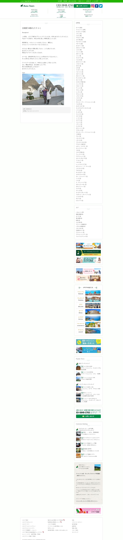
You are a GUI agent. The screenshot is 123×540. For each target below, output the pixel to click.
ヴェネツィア (79, 31)
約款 (73, 520)
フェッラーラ (79, 154)
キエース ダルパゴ (80, 158)
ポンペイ (78, 80)
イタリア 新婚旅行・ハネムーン (29, 530)
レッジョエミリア (80, 164)
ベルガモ (78, 104)
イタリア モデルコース (27, 522)
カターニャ (78, 74)
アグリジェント (80, 156)
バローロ (78, 140)
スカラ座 (78, 222)
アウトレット (79, 232)
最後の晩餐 (78, 214)
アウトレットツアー (81, 234)
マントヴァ (78, 114)
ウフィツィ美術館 (80, 224)
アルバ (77, 136)
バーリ (77, 110)
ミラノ (77, 33)
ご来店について (81, 1)
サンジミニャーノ (80, 148)
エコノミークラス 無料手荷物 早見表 (31, 534)
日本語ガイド (79, 230)
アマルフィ (78, 37)
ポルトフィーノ (80, 186)
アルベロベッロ (31, 111)
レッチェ (78, 92)
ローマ (37, 111)
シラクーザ (78, 96)
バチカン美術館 (80, 226)
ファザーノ (78, 70)
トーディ (78, 118)
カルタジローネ (80, 174)
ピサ (77, 68)
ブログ (100, 1)
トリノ (77, 55)
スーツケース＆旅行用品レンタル (55, 526)
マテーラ (78, 43)
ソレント (78, 51)
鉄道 (77, 220)
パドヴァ (78, 98)
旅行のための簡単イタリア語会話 (55, 520)
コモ (77, 150)
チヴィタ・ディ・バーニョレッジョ (84, 102)
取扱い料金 (74, 528)
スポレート (78, 86)
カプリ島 (78, 39)
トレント (78, 122)
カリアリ (78, 120)
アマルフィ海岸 (80, 144)
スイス (77, 188)
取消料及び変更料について (54, 522)
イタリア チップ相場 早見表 (28, 536)
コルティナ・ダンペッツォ (82, 194)
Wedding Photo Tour (88, 11)
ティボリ (78, 112)
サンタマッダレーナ (81, 192)
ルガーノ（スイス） (81, 146)
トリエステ (78, 196)
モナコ (77, 198)
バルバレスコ (79, 138)
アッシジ (78, 88)
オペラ (77, 216)
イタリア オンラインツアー (28, 528)
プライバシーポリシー (77, 522)
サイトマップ (75, 532)
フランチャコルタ (80, 142)
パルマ (77, 162)
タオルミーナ (79, 47)
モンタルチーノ (80, 172)
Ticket (61, 16)
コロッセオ (78, 228)
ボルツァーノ (79, 76)
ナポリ (77, 35)
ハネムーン (78, 212)
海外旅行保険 (58, 530)
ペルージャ (78, 72)
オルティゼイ (79, 106)
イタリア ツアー (25, 524)
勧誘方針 (74, 526)
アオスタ (78, 170)
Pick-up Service (88, 15)
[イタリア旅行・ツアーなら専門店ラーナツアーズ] (27, 5)
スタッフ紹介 (75, 530)
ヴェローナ (78, 57)
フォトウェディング (81, 236)
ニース (77, 178)
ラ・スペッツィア (80, 182)
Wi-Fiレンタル (51, 528)
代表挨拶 (65, 1)
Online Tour (34, 15)
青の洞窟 (78, 218)
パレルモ (78, 59)
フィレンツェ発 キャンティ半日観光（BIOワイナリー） (87, 500)
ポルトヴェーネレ (80, 184)
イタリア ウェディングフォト (28, 526)
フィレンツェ (79, 29)
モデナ (77, 65)
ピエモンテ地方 (80, 82)
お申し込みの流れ (72, 1)
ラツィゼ (78, 190)
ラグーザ (78, 116)
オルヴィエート (80, 61)
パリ (77, 180)
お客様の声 (88, 1)
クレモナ (78, 126)
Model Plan (34, 11)
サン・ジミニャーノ (81, 176)
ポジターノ (78, 45)
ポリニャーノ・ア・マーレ (82, 166)
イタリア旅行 (25, 520)
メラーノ (78, 124)
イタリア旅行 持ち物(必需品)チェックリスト (32, 532)
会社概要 (60, 1)
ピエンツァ (78, 200)
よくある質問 (95, 1)
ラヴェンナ (78, 94)
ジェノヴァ (78, 84)
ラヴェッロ (78, 90)
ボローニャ (78, 53)
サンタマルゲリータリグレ (82, 108)
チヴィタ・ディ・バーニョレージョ (84, 132)
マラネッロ (78, 130)
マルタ (77, 100)
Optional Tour (61, 11)
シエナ (77, 49)
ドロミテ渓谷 (79, 152)
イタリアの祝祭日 (52, 524)
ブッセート (78, 160)
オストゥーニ (79, 128)
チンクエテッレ (80, 78)
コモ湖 (77, 134)
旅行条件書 (74, 524)
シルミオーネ (79, 168)
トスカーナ (78, 63)
